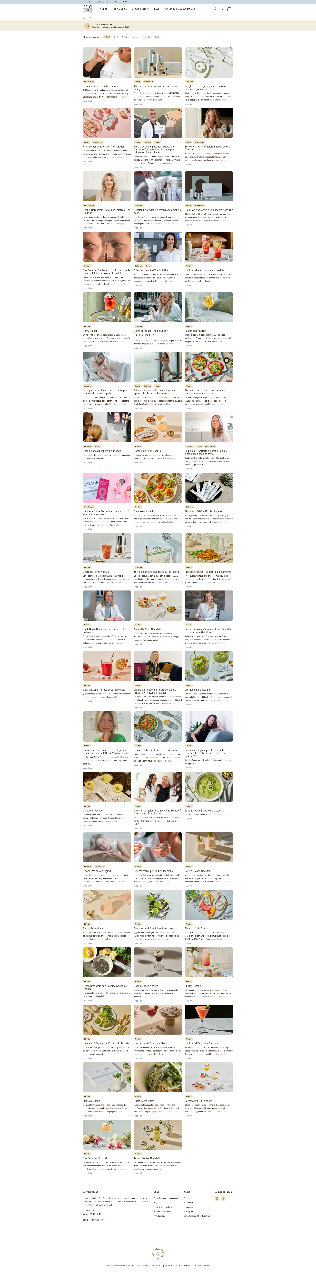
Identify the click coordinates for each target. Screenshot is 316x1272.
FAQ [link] (155, 1202)
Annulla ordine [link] (159, 1215)
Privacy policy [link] (189, 1211)
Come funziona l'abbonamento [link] (166, 1198)
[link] (87, 9)
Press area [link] (188, 1207)
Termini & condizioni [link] (162, 1211)
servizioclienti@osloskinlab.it (95, 1219)
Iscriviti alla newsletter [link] (163, 1207)
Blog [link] (90, 18)
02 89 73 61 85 (111, 2)
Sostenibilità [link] (189, 1202)
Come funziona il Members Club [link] (197, 1215)
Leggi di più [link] (87, 101)
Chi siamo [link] (188, 1198)
